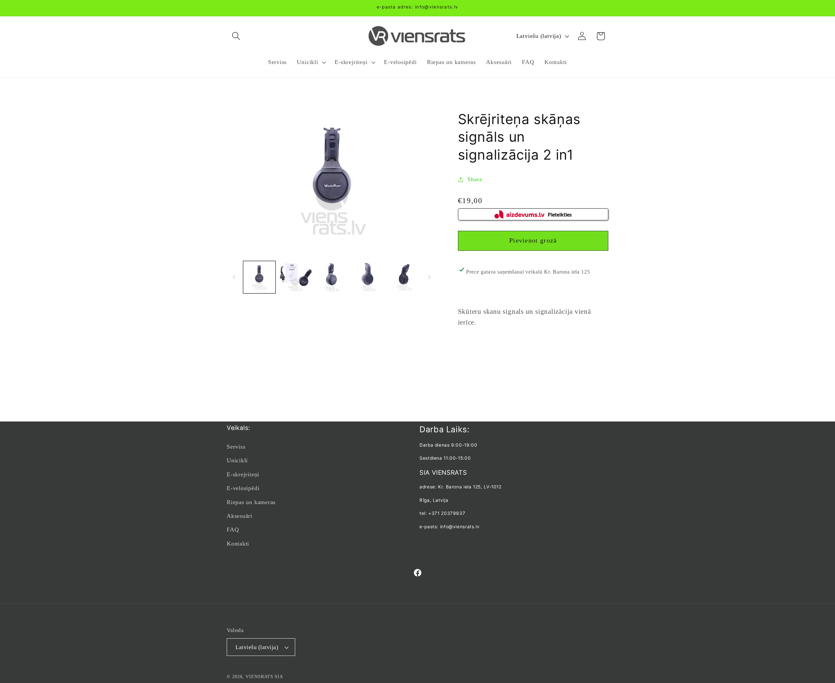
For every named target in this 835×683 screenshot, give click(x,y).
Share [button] (474, 179)
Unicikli (237, 460)
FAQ (233, 529)
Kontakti (238, 543)
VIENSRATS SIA (264, 676)
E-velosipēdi (243, 488)
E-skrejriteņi (243, 474)
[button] (236, 36)
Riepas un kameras (251, 502)
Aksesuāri (239, 516)
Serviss (236, 446)
